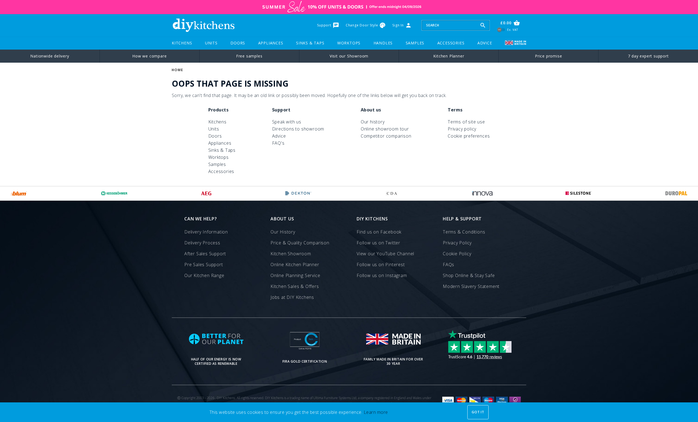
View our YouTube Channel (385, 254)
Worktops (348, 42)
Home (177, 70)
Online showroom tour (385, 129)
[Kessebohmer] (114, 193)
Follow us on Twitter (378, 243)
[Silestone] (578, 193)
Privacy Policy (457, 243)
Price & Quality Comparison (299, 243)
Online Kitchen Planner (294, 265)
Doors (237, 42)
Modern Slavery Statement (471, 286)
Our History (282, 232)
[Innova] (482, 193)
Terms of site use (466, 122)
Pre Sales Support (203, 265)
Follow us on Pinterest (381, 265)
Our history (373, 122)
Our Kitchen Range (204, 275)
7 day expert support (648, 56)
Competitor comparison (386, 136)
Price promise (548, 56)
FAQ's (278, 143)
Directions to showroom (298, 129)
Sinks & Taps (310, 42)
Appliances (270, 42)
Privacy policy (462, 129)
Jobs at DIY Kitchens (292, 297)
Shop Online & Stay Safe (469, 275)
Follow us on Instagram (382, 275)
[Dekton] (298, 193)
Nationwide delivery (49, 56)
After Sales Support (205, 254)
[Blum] (19, 193)
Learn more (376, 412)
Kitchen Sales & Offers (294, 286)
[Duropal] (676, 193)
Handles (383, 42)
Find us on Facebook (379, 232)
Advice (484, 42)
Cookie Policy (457, 254)
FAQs (448, 265)
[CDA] (392, 193)
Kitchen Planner (448, 56)
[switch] (501, 29)
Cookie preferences (469, 136)
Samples (415, 42)
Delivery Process (202, 243)
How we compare (149, 56)
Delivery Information (206, 232)
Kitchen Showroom (290, 254)
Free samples (249, 56)
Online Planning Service (295, 275)
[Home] (203, 25)
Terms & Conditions (464, 232)
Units (211, 42)
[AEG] (206, 193)
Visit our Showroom (349, 56)
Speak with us (286, 122)
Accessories (451, 42)
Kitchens (182, 42)
